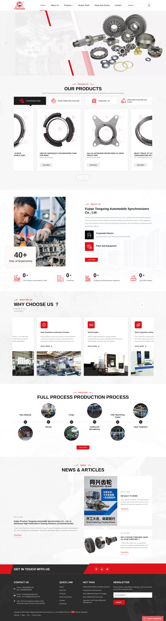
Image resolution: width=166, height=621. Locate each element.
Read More (48, 346)
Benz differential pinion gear (93, 597)
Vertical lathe (95, 332)
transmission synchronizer (92, 590)
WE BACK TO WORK (129, 496)
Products (67, 5)
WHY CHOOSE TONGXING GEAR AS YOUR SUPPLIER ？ (134, 538)
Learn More (91, 260)
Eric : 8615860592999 (24, 590)
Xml (28, 615)
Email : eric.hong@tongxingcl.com (28, 596)
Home (43, 5)
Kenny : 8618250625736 (25, 587)
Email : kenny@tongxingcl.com (27, 594)
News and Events (102, 5)
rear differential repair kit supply (95, 593)
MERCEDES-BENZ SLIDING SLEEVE (96, 587)
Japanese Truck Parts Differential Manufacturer (94, 601)
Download (62, 603)
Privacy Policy (36, 615)
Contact (118, 5)
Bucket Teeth (83, 5)
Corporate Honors (105, 233)
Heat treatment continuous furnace (57, 332)
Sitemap (16, 615)
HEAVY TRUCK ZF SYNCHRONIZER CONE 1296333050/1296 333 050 (102, 154)
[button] (6, 43)
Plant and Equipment (106, 246)
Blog (23, 615)
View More (44, 165)
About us (55, 5)
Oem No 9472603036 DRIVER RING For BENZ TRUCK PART (56, 154)
